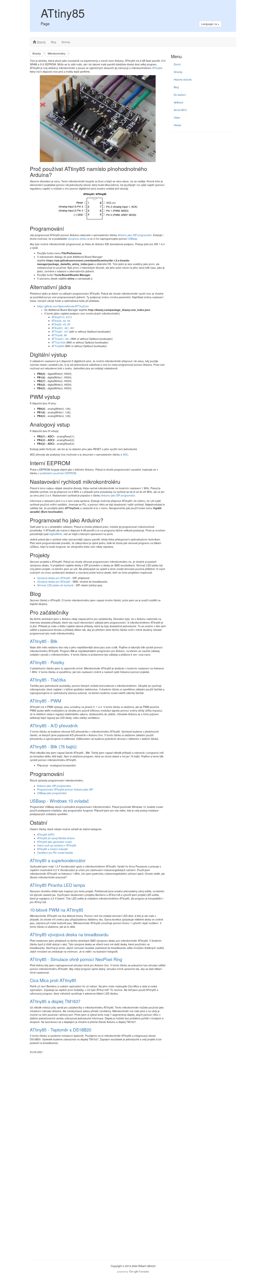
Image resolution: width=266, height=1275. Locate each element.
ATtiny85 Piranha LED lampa (57, 885)
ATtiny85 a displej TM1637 (55, 1001)
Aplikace (178, 102)
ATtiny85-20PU (45, 834)
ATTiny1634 (58, 342)
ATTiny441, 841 (61, 339)
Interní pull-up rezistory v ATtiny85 (56, 845)
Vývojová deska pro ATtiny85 (53, 578)
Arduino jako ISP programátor (135, 235)
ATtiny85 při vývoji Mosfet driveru (56, 838)
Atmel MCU (180, 110)
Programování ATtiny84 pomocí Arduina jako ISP (65, 789)
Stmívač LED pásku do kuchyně (55, 585)
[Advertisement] (203, 161)
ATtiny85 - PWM (45, 700)
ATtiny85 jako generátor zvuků (54, 842)
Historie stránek (183, 79)
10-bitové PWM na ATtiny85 (56, 910)
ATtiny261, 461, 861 (63, 328)
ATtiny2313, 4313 (62, 317)
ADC (125, 454)
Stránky (66, 42)
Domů (41, 42)
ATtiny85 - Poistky (47, 662)
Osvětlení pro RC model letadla (55, 852)
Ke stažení (180, 95)
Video (177, 117)
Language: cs (209, 24)
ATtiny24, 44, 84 (61, 320)
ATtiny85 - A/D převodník (54, 725)
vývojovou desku (77, 238)
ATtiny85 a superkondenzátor (58, 860)
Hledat (177, 125)
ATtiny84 (157, 68)
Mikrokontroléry (57, 53)
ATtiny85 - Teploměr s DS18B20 (60, 1029)
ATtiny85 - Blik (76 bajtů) (53, 746)
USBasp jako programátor (52, 793)
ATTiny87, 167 (60, 331)
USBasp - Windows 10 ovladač (59, 801)
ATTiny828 (58, 346)
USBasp (132, 238)
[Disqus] (98, 1110)
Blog (53, 42)
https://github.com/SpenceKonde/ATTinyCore (63, 306)
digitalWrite (55, 534)
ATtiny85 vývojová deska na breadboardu (69, 934)
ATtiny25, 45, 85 (61, 324)
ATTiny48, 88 (59, 335)
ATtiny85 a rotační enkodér (52, 849)
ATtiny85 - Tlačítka (48, 679)
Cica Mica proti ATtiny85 (53, 980)
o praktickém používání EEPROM (57, 473)
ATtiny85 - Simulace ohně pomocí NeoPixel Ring (76, 959)
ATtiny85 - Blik (43, 641)
